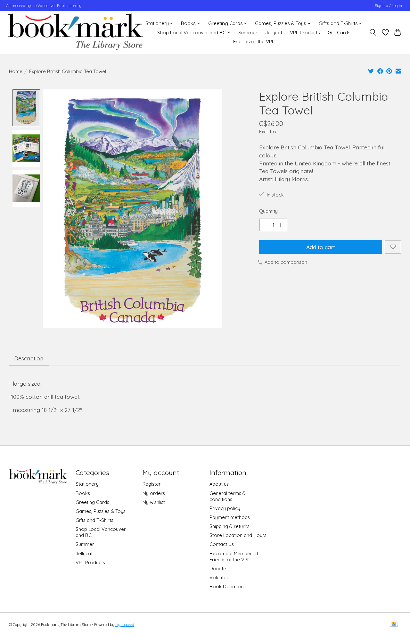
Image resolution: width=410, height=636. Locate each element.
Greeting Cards (92, 502)
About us (219, 484)
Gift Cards (339, 32)
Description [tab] (28, 358)
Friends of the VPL (254, 41)
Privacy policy (224, 508)
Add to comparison (286, 262)
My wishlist (154, 502)
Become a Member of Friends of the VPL (233, 556)
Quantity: (269, 211)
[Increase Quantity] (280, 224)
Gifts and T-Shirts (94, 520)
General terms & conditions (227, 496)
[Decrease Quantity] (266, 224)
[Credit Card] (394, 625)
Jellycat (273, 32)
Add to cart (320, 246)
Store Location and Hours (237, 535)
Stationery (87, 484)
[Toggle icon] (372, 32)
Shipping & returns (229, 526)
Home (15, 71)
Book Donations (227, 586)
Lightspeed (124, 624)
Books (83, 493)
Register (152, 484)
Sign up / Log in (388, 5)
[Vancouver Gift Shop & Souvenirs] (75, 32)
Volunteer (220, 577)
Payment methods (229, 517)
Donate (217, 568)
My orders (154, 493)
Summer (248, 32)
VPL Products (305, 32)
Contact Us (221, 544)
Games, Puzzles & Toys (101, 511)
